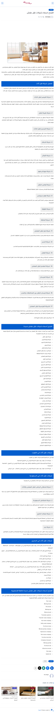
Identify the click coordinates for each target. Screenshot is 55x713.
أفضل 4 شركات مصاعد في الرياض (47, 699)
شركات (51, 9)
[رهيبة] (27, 3)
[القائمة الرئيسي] (53, 3)
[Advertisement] (27, 33)
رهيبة (39, 710)
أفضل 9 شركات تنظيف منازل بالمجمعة (28, 699)
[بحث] (2, 3)
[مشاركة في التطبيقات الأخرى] (35, 668)
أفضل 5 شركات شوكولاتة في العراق (10, 699)
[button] (47, 668)
